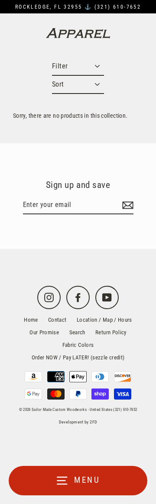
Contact (57, 320)
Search (77, 332)
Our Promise (44, 332)
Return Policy (111, 332)
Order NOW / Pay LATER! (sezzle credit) (78, 357)
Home (31, 320)
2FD (93, 422)
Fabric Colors (78, 345)
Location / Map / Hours (104, 320)
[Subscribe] (126, 205)
